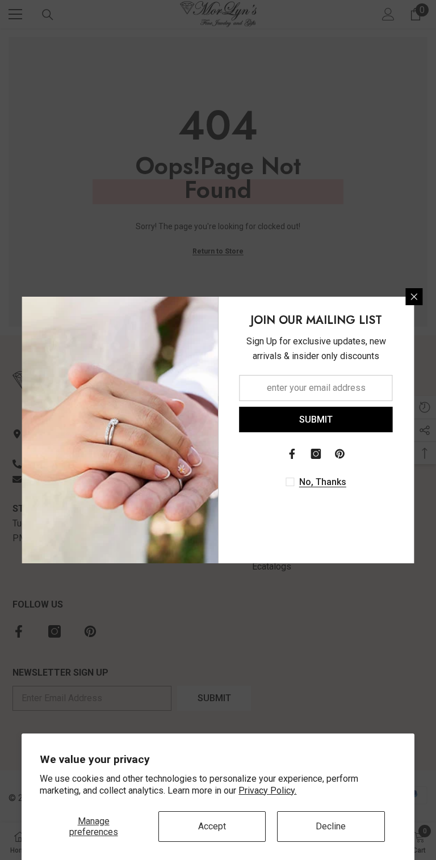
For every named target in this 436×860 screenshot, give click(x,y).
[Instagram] (316, 454)
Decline (331, 826)
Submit (316, 419)
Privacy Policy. (267, 790)
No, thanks (322, 482)
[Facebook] (292, 454)
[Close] (414, 296)
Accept (212, 826)
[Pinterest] (340, 454)
